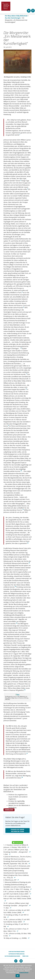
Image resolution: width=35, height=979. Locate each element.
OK (17, 975)
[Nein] (33, 971)
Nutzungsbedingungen (12, 956)
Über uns (25, 956)
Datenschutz (23, 972)
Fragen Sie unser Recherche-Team (17, 830)
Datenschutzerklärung (16, 954)
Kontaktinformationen (16, 951)
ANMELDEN (9, 810)
